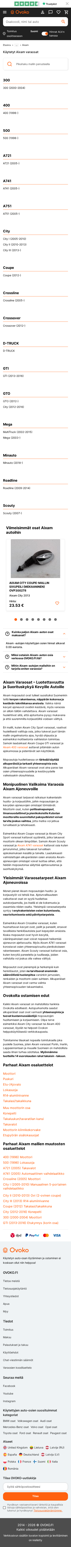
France (27, 1461)
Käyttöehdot (10, 1352)
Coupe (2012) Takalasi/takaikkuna (27, 1206)
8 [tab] (55, 619)
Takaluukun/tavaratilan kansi (23, 1119)
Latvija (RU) (57, 1447)
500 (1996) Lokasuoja (18, 1162)
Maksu (7, 1337)
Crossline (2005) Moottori (22, 1179)
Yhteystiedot (11, 1296)
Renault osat (41, 1433)
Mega (7, 424)
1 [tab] (15, 619)
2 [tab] (21, 619)
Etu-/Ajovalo (12, 1084)
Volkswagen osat (28, 1420)
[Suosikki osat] (58, 12)
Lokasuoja (10, 1090)
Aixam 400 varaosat (15, 747)
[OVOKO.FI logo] (20, 12)
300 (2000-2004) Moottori (22, 1217)
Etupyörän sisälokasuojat (21, 1135)
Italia (55, 1461)
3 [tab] (27, 619)
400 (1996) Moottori (17, 1157)
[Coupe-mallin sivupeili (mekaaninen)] (35, 558)
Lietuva (38, 1447)
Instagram (9, 1401)
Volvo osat (37, 1427)
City (6, 231)
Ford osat (26, 1433)
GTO (6, 393)
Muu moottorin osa (16, 1108)
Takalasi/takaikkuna (17, 1101)
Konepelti (9, 1113)
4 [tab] (32, 619)
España (12, 1454)
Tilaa (35, 1496)
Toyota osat (10, 1433)
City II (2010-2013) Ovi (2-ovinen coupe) (32, 1195)
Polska (12, 1461)
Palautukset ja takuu (15, 1344)
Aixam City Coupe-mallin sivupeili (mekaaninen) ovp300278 (29, 586)
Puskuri (8, 1079)
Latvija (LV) (52, 1454)
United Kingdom (18, 1447)
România (13, 1468)
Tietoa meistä (11, 1281)
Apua (6, 1303)
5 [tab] (38, 619)
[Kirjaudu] (43, 12)
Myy (5, 1311)
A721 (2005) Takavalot (19, 1168)
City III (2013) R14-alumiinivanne (26, 1201)
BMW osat (9, 1420)
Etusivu (7, 45)
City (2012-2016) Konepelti (22, 1212)
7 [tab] (49, 619)
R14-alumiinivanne (16, 1095)
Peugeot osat (58, 1433)
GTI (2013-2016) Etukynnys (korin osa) (31, 1223)
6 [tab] (44, 619)
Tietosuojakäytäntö (15, 1288)
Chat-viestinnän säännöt (18, 1360)
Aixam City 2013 (19, 595)
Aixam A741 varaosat (30, 845)
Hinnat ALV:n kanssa (57, 33)
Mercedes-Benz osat (16, 1427)
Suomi (41, 1461)
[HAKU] (63, 21)
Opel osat (51, 1427)
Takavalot (10, 1124)
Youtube (8, 1393)
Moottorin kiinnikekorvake (22, 1130)
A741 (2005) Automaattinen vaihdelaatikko (33, 1173)
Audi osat (46, 1420)
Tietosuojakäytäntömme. (48, 1510)
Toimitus (8, 1329)
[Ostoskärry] (66, 12)
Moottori (9, 1073)
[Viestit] (51, 12)
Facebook (9, 1385)
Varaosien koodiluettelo (17, 1367)
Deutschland (31, 1454)
